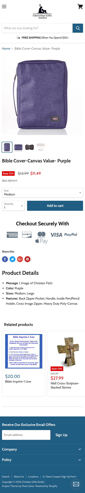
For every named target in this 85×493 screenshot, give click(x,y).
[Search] (78, 28)
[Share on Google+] (20, 259)
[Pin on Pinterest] (27, 259)
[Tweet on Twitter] (12, 259)
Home (6, 48)
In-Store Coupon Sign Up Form (59, 476)
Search (5, 476)
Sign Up (61, 435)
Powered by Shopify (46, 485)
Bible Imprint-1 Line (18, 381)
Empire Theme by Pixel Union (18, 485)
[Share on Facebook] (5, 259)
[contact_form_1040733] (76, 484)
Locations (33, 476)
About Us (19, 476)
